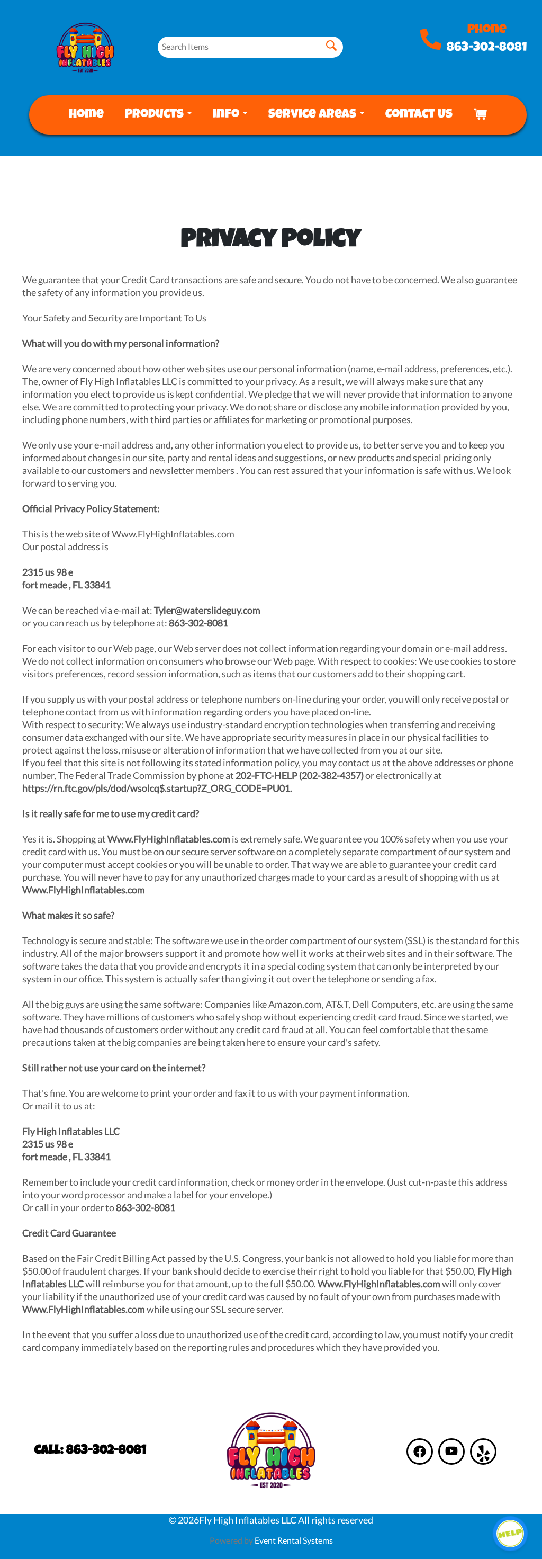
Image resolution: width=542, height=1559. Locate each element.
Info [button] (227, 115)
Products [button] (155, 115)
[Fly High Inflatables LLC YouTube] (451, 1451)
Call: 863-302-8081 (90, 1451)
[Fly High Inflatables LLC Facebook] (419, 1451)
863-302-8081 (487, 48)
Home (86, 115)
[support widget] (510, 1534)
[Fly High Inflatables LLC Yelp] (483, 1451)
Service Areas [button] (313, 115)
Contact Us (419, 115)
